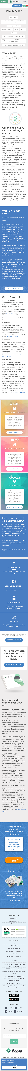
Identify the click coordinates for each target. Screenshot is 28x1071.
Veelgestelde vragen (14, 948)
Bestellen (17, 6)
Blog (14, 943)
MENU (5, 1)
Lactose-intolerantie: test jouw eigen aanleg (14, 972)
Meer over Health (13, 507)
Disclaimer (21, 1057)
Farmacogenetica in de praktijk (14, 976)
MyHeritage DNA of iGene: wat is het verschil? (14, 987)
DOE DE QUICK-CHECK (14, 640)
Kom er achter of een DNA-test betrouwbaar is (14, 979)
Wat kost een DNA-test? (14, 983)
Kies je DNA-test (14, 860)
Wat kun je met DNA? (14, 26)
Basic (16, 29)
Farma (23, 29)
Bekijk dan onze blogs (14, 664)
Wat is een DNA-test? (14, 956)
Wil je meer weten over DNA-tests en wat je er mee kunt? (13, 40)
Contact (14, 953)
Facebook (11, 1007)
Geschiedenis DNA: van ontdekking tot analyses (13, 21)
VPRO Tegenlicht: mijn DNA (14, 969)
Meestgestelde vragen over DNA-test (14, 45)
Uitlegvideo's (14, 946)
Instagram (20, 1011)
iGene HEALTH (14, 921)
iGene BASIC (14, 918)
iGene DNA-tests (7, 29)
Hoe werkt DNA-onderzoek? (14, 951)
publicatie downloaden (14, 900)
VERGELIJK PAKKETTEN (13, 288)
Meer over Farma (14, 469)
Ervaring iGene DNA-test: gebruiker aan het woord (14, 965)
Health (13, 33)
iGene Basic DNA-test (13, 336)
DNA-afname (9, 313)
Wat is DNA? (13, 17)
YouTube (20, 1007)
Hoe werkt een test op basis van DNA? (13, 36)
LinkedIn (10, 1011)
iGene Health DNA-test (18, 392)
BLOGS (14, 961)
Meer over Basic (14, 432)
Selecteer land (26, 1)
